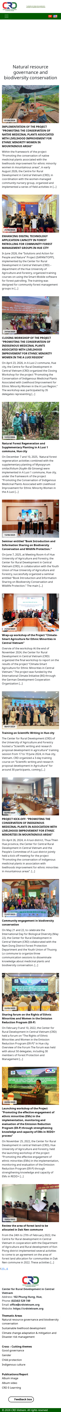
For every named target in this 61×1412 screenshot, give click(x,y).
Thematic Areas (12, 1315)
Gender (6, 1355)
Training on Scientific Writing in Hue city (28, 733)
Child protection (12, 1360)
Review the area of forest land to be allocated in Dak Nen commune (25, 1227)
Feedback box (23, 1399)
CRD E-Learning (11, 1387)
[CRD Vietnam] (10, 6)
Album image (10, 1378)
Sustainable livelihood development (24, 1328)
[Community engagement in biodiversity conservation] (30, 898)
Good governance (13, 1350)
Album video (9, 1383)
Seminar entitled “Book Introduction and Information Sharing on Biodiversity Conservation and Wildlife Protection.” (28, 545)
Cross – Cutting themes (17, 1346)
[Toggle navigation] (6, 16)
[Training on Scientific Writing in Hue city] (30, 710)
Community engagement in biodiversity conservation (28, 922)
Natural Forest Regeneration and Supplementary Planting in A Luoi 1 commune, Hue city (25, 447)
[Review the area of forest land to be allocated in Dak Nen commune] (30, 1203)
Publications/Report (15, 1374)
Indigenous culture (13, 1364)
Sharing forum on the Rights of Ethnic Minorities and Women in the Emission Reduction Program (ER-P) (27, 1018)
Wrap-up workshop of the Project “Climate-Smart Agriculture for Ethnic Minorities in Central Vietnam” (29, 639)
